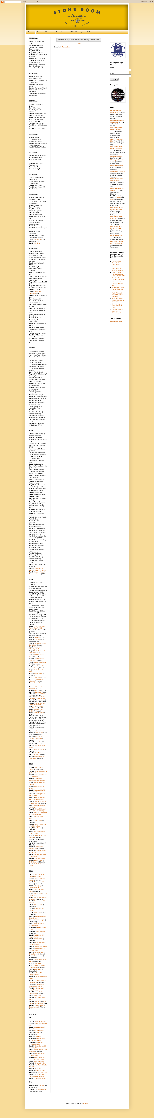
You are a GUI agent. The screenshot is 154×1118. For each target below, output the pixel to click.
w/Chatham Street (34, 1044)
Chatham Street (34, 888)
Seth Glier (37, 243)
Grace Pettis (40, 1042)
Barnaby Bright (39, 920)
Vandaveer (37, 731)
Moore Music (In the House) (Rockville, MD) (118, 289)
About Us (30, 32)
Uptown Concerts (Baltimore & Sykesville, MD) (117, 311)
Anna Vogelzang (39, 1061)
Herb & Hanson (41, 570)
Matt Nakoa (37, 239)
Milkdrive (38, 1033)
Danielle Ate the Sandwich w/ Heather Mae (37, 697)
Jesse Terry (37, 912)
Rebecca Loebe (40, 1070)
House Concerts (61, 32)
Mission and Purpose (44, 32)
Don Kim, (37, 874)
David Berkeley (39, 1027)
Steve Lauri (37, 753)
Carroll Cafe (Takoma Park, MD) (118, 278)
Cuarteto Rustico (39, 858)
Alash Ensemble (39, 712)
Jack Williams (40, 931)
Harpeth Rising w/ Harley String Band (37, 704)
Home (79, 44)
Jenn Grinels (38, 893)
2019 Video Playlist (77, 32)
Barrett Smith (38, 820)
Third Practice (39, 732)
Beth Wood (41, 1086)
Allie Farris (37, 1001)
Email (112, 73)
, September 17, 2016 (117, 129)
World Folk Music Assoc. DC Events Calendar (117, 294)
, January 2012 (118, 243)
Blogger (85, 1103)
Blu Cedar (38, 692)
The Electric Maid (36, 1040)
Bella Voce (37, 690)
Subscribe (114, 79)
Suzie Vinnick (38, 956)
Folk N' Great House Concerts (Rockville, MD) (118, 283)
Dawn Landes (37, 745)
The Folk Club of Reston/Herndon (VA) (117, 305)
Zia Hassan (37, 876)
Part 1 (119, 198)
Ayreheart (37, 637)
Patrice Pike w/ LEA (41, 946)
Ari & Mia (38, 1036)
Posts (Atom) (66, 47)
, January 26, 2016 (116, 148)
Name (112, 68)
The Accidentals (38, 673)
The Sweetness (42, 1072)
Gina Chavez (37, 677)
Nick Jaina (37, 639)
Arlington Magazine (116, 156)
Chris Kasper (33, 862)
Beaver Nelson (41, 1038)
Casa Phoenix (39, 1003)
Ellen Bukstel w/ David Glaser (36, 707)
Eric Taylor (37, 1069)
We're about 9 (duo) (41, 1021)
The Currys (36, 754)
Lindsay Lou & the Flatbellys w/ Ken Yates (37, 737)
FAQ (89, 32)
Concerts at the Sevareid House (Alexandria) (117, 263)
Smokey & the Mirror (40, 662)
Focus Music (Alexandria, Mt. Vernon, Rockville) (117, 268)
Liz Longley (37, 886)
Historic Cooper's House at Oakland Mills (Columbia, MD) (118, 274)
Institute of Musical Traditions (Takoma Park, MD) (118, 300)
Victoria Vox (38, 969)
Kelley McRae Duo (39, 749)
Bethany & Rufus (40, 1063)
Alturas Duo (38, 742)
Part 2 (112, 199)
